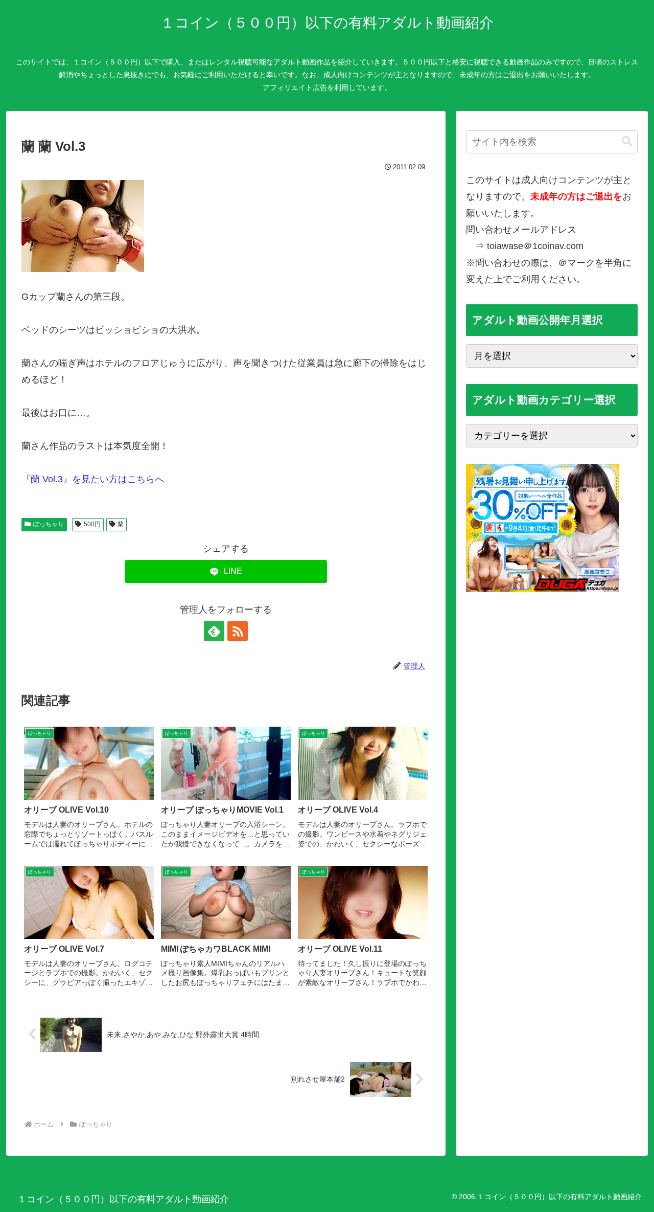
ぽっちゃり (48, 524)
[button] (627, 141)
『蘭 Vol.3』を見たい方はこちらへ (92, 479)
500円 (92, 524)
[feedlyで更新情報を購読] (214, 631)
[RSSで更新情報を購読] (237, 631)
